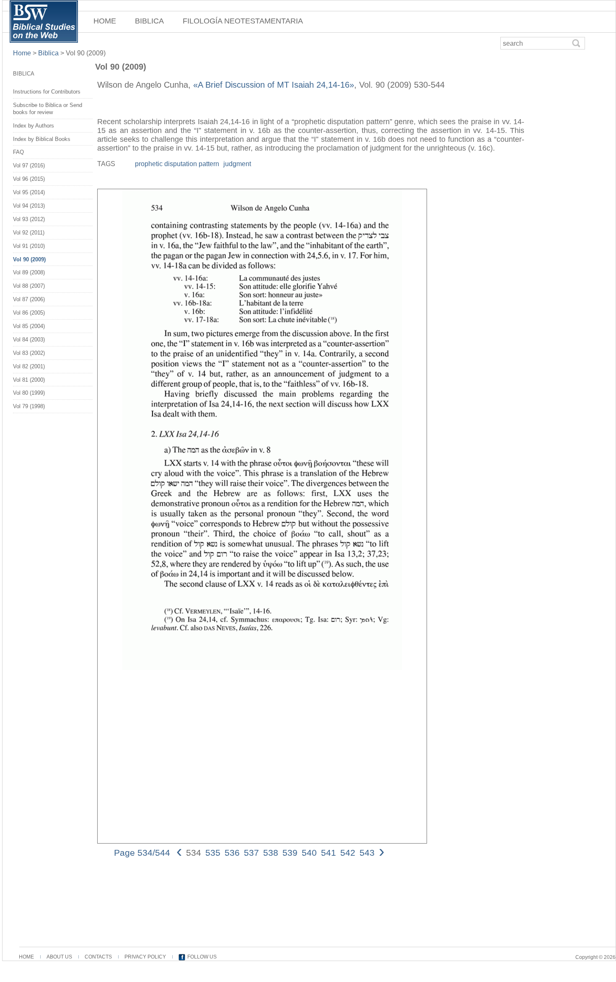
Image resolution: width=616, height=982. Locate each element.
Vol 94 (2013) (29, 206)
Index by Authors (33, 125)
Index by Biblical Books (41, 139)
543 (367, 852)
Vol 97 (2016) (29, 165)
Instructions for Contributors (46, 92)
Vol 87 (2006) (29, 299)
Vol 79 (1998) (29, 406)
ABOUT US (59, 957)
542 (347, 852)
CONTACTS (98, 957)
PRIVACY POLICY (145, 957)
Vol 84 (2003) (29, 339)
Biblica (48, 53)
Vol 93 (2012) (29, 219)
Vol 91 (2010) (29, 246)
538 (270, 852)
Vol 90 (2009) (29, 259)
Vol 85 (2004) (29, 326)
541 (328, 852)
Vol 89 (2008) (29, 272)
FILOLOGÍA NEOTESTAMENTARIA (243, 21)
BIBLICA (149, 21)
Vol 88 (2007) (29, 286)
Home (23, 53)
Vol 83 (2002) (29, 353)
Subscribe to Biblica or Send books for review (47, 108)
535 (212, 852)
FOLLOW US (202, 957)
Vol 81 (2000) (29, 380)
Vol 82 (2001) (29, 366)
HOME (104, 21)
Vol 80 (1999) (29, 393)
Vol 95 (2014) (29, 192)
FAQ (18, 152)
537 (251, 852)
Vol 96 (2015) (29, 179)
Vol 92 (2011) (28, 232)
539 (290, 852)
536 (232, 852)
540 (309, 852)
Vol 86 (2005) (29, 313)
